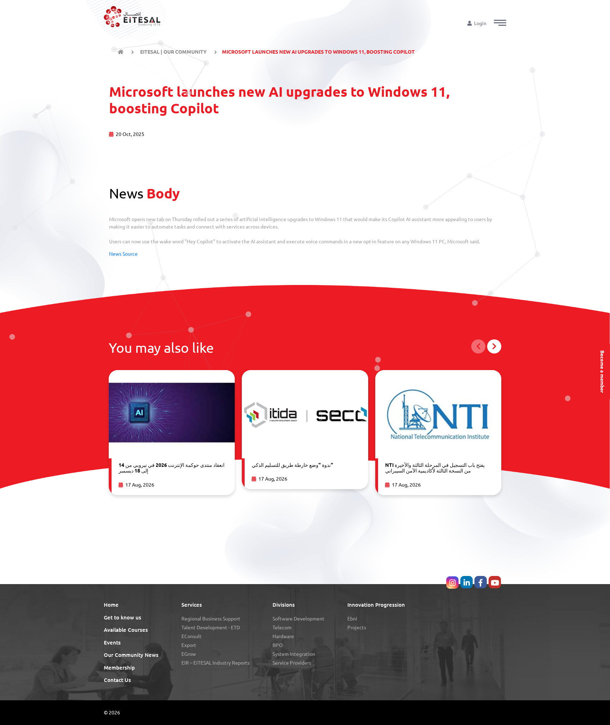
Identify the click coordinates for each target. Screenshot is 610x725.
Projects (356, 627)
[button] (500, 23)
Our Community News (131, 655)
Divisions (284, 605)
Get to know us (122, 617)
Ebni (352, 619)
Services (191, 605)
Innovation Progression (376, 605)
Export (188, 645)
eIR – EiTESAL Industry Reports (215, 663)
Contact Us (117, 680)
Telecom (282, 627)
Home (111, 605)
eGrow (188, 654)
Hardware (283, 636)
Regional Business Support (210, 619)
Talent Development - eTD (210, 627)
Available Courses (126, 630)
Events (112, 643)
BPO (278, 645)
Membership (119, 668)
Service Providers (292, 663)
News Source (123, 254)
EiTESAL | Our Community (173, 52)
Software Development (298, 619)
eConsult (191, 636)
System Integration (294, 654)
